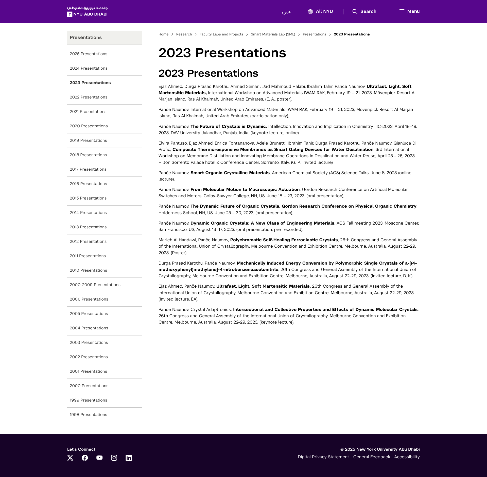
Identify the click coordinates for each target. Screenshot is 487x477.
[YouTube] (99, 458)
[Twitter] (70, 458)
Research (184, 34)
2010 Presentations (88, 270)
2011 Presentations (88, 256)
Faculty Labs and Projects (221, 34)
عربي (286, 11)
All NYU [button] (324, 11)
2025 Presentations (88, 53)
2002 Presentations (89, 357)
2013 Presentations (88, 227)
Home (164, 34)
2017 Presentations (88, 169)
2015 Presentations (88, 198)
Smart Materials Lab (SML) (273, 34)
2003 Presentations (89, 342)
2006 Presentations (89, 299)
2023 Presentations (90, 82)
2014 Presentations (88, 212)
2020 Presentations (89, 126)
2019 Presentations (88, 140)
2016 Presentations (88, 183)
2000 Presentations (89, 385)
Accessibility (407, 457)
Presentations (314, 34)
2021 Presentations (88, 111)
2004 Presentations (89, 328)
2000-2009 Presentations (95, 284)
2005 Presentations (89, 313)
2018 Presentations (88, 154)
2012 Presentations (88, 241)
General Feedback (371, 457)
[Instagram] (114, 458)
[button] (366, 11)
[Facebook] (85, 458)
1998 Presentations (88, 414)
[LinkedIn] (129, 458)
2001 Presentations (88, 371)
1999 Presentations (88, 400)
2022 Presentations (88, 97)
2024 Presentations (89, 68)
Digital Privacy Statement (323, 457)
